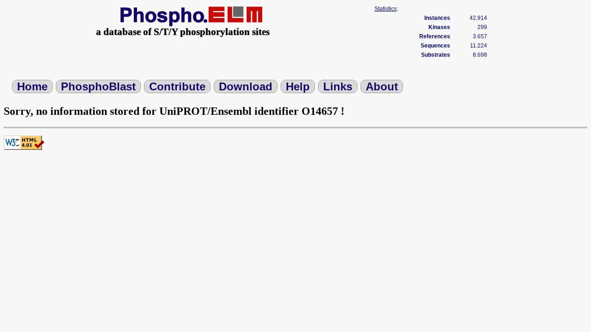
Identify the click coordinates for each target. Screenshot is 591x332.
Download (245, 86)
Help (298, 86)
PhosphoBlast (98, 86)
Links (337, 86)
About (382, 86)
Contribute (177, 86)
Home (32, 86)
